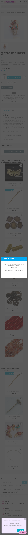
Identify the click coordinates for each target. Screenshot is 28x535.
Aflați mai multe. (8, 527)
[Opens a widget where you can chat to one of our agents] (23, 532)
